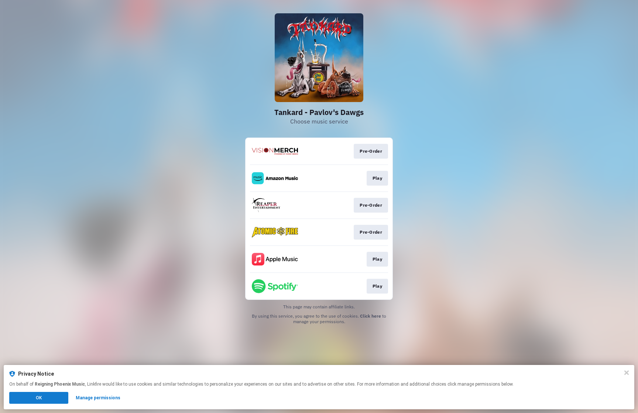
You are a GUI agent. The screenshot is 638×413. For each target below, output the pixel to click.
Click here (370, 316)
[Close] (626, 373)
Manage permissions (98, 397)
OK (39, 397)
